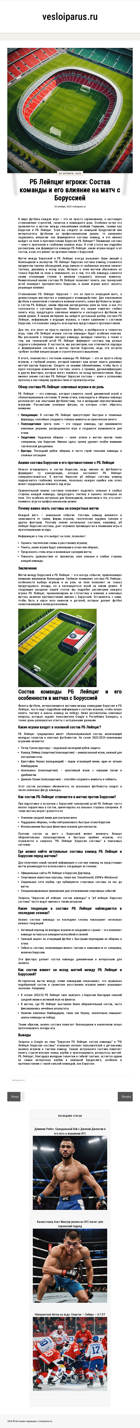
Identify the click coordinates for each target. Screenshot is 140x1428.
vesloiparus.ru (70, 16)
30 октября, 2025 (70, 173)
